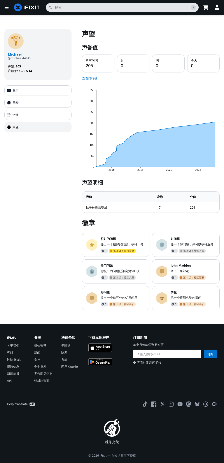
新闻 (37, 352)
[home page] (27, 7)
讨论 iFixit (14, 359)
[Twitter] (162, 404)
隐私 (64, 352)
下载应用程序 (98, 337)
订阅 (210, 354)
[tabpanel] (151, 169)
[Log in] (217, 7)
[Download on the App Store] (100, 348)
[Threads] (205, 404)
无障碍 (65, 345)
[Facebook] (153, 404)
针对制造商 (41, 380)
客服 (10, 352)
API (9, 380)
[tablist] (38, 109)
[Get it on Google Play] (100, 362)
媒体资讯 (40, 345)
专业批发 (40, 366)
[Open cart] (205, 7)
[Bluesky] (197, 404)
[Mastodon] (188, 404)
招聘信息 (13, 366)
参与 (37, 359)
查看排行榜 (89, 78)
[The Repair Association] (214, 404)
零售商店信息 (43, 373)
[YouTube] (180, 404)
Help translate (17, 404)
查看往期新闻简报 (149, 362)
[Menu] (6, 7)
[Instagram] (171, 404)
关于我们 (13, 345)
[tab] (38, 90)
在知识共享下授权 (123, 455)
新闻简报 (13, 373)
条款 (64, 359)
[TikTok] (145, 404)
